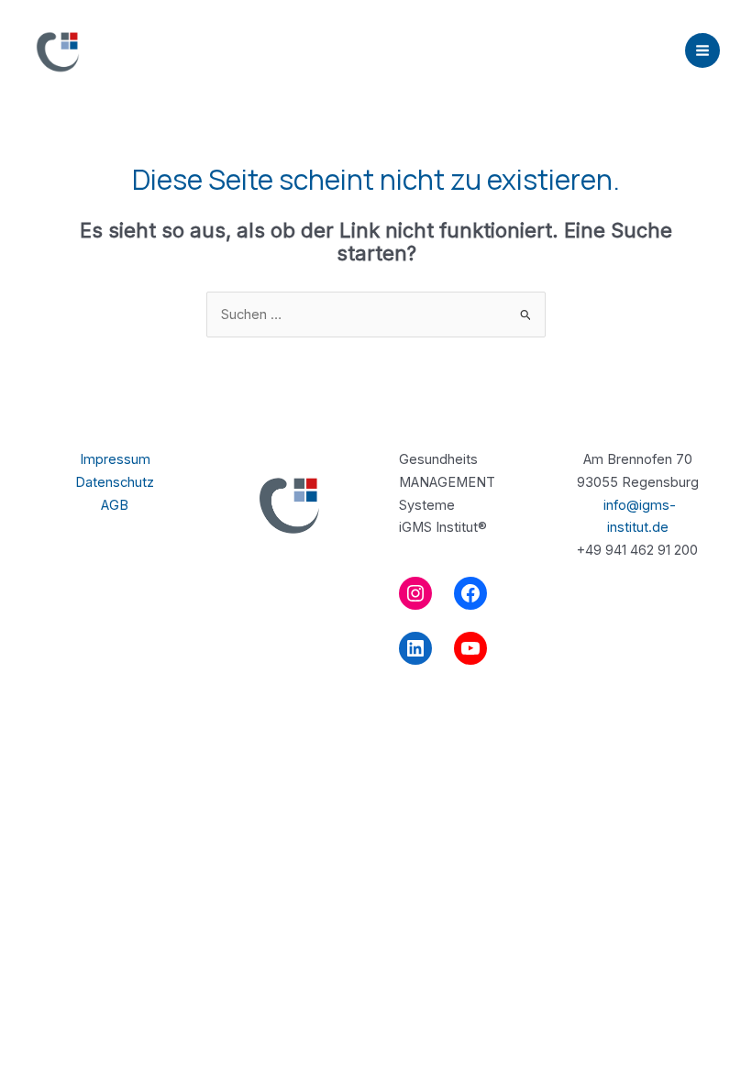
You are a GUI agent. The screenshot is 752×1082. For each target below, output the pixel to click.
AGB (114, 505)
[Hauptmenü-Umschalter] (702, 50)
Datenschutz (114, 482)
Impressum (115, 459)
